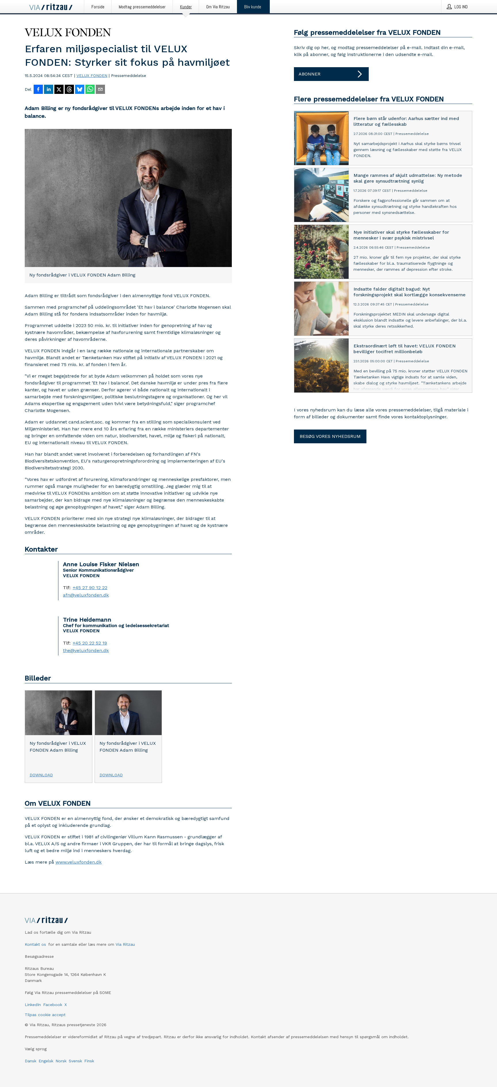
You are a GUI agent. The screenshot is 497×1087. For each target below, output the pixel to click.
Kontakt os (35, 944)
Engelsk (46, 1061)
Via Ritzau (125, 944)
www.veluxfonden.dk (79, 862)
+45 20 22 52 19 (90, 643)
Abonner (309, 74)
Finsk (89, 1061)
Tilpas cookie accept (45, 1014)
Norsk (61, 1061)
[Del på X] (59, 90)
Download (41, 775)
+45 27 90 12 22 (90, 587)
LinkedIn (33, 1004)
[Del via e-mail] (100, 90)
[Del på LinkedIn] (48, 90)
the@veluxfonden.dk (86, 650)
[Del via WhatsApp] (90, 90)
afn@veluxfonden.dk (86, 595)
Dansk (30, 1061)
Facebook (52, 1004)
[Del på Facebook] (38, 90)
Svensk (75, 1061)
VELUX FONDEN (92, 75)
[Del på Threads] (69, 90)
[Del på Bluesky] (79, 90)
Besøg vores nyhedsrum (330, 436)
